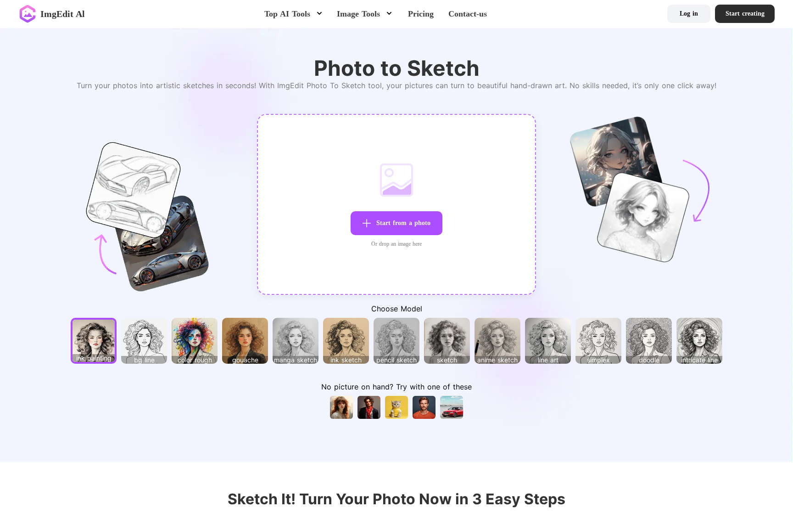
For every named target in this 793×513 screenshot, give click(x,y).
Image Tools (358, 13)
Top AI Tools (287, 13)
